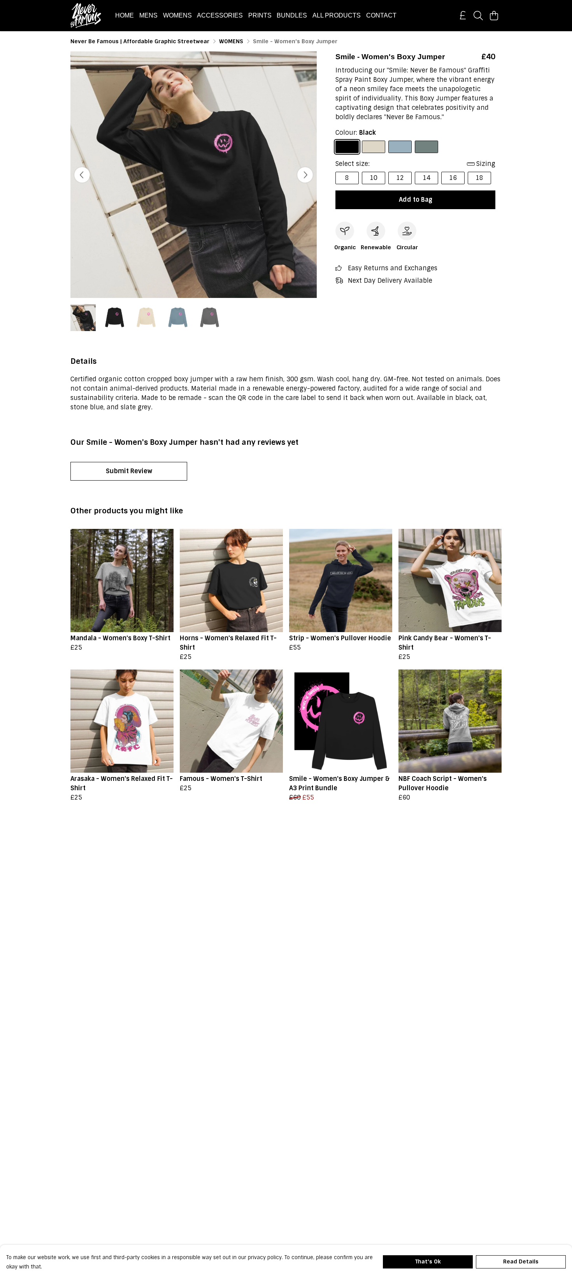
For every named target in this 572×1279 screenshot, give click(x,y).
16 (453, 178)
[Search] (478, 15)
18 (479, 178)
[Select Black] (347, 147)
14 (426, 178)
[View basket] (494, 15)
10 (373, 178)
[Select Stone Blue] (400, 147)
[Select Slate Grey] (426, 147)
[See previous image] (82, 175)
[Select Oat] (373, 147)
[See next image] (305, 175)
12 (400, 178)
